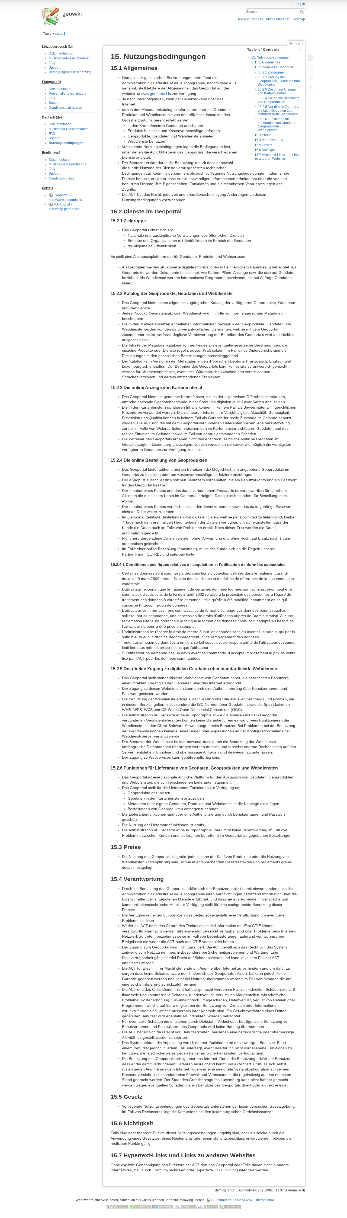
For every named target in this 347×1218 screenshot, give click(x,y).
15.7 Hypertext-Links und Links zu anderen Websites (277, 156)
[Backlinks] (310, 78)
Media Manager (278, 19)
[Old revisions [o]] (310, 68)
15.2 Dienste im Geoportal (274, 67)
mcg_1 (60, 34)
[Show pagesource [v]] (310, 57)
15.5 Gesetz (263, 145)
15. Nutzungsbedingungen (271, 57)
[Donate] (140, 1207)
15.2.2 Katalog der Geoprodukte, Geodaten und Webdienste (279, 80)
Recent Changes (250, 19)
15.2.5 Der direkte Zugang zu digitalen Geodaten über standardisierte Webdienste (279, 110)
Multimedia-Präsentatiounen (70, 58)
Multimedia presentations (67, 164)
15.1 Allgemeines (267, 62)
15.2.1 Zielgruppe (271, 72)
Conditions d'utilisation (65, 108)
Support (54, 67)
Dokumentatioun (61, 53)
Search (302, 12)
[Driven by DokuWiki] (230, 1207)
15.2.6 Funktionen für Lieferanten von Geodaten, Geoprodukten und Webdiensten (277, 124)
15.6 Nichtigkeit (266, 150)
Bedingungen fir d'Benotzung (70, 72)
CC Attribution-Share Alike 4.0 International (242, 1200)
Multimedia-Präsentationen (69, 129)
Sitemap (299, 19)
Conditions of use (62, 178)
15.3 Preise (263, 135)
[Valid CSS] (207, 1207)
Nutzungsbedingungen (66, 143)
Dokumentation (60, 124)
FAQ (52, 63)
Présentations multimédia (67, 93)
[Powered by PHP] (162, 1207)
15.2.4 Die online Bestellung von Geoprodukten (279, 100)
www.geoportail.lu (156, 93)
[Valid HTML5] (185, 1207)
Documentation (60, 89)
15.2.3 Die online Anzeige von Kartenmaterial (277, 91)
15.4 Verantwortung (269, 140)
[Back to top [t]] (310, 88)
